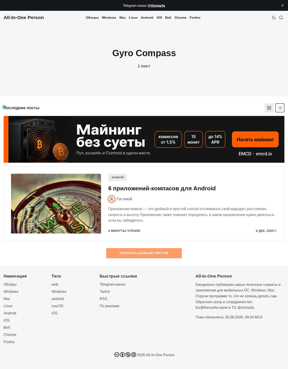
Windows (109, 17)
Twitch (105, 291)
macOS (57, 306)
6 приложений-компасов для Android (162, 188)
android (118, 177)
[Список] (279, 107)
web (55, 284)
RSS (103, 299)
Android (147, 17)
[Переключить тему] (273, 17)
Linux (133, 17)
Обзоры (92, 17)
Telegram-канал (112, 284)
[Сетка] (269, 107)
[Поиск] (281, 17)
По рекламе (109, 306)
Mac (122, 17)
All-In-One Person (160, 355)
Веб (168, 17)
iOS (159, 17)
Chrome (181, 17)
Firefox (195, 17)
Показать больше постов (144, 253)
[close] (282, 5)
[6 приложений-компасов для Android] (56, 203)
